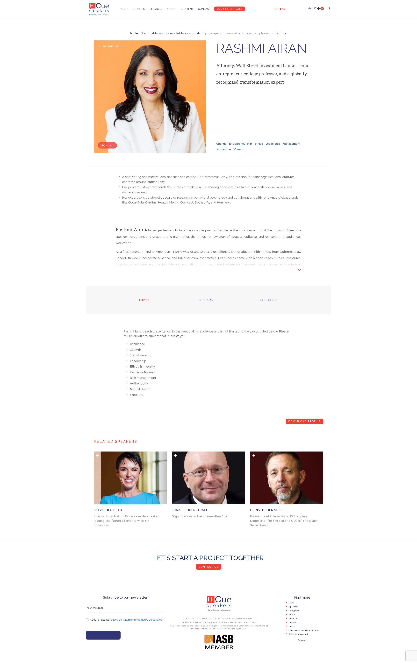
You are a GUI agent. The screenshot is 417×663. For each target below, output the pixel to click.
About (171, 9)
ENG (282, 9)
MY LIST (315, 8)
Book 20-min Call (229, 9)
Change (221, 143)
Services (156, 9)
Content (187, 9)
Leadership (273, 143)
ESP (276, 9)
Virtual (292, 614)
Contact (204, 9)
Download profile (304, 421)
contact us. (278, 33)
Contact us (208, 566)
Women (238, 149)
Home (123, 9)
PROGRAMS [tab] (204, 300)
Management (291, 143)
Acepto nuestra (126, 619)
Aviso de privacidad (298, 634)
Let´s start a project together (208, 558)
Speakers (138, 9)
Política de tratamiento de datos (304, 630)
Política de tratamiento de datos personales (135, 619)
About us (293, 618)
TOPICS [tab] (144, 300)
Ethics (258, 143)
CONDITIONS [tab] (269, 300)
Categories (294, 611)
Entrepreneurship (240, 143)
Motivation (223, 149)
